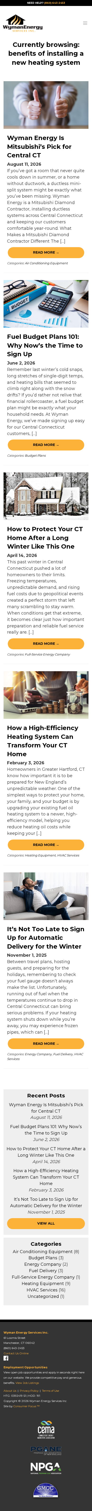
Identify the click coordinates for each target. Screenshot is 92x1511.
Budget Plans (35, 455)
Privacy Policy (29, 1390)
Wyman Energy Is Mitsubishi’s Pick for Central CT (39, 146)
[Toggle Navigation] (85, 23)
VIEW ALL (46, 1223)
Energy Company (38, 1054)
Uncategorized (43, 1296)
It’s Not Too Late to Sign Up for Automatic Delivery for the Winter (45, 937)
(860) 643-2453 (14, 1348)
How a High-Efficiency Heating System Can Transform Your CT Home (46, 1177)
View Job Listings (27, 1383)
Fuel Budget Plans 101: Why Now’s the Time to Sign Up (45, 345)
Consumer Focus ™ (26, 1406)
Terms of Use (50, 1390)
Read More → (46, 252)
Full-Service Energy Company (47, 654)
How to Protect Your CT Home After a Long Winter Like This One (45, 537)
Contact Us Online (16, 1353)
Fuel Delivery (63, 1054)
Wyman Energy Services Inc (48, 1401)
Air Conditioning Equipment (46, 263)
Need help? (46, 3)
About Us (10, 1390)
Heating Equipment (40, 855)
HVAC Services (68, 855)
